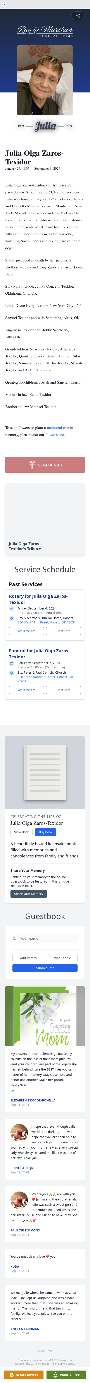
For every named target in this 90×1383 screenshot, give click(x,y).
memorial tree (58, 427)
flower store (54, 434)
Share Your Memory (28, 894)
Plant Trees (63, 631)
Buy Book (45, 832)
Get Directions (26, 631)
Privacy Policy (32, 1364)
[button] (45, 1016)
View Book (21, 832)
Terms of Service (57, 1364)
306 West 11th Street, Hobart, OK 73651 (47, 622)
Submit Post (45, 968)
